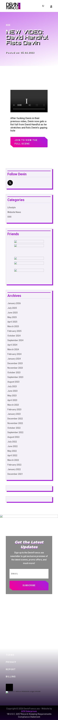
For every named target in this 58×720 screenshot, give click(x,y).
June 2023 (12, 391)
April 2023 (12, 400)
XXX (8, 25)
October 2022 (14, 428)
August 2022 (13, 437)
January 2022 (14, 469)
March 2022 (13, 460)
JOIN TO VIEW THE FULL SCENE (26, 142)
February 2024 (14, 354)
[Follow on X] (9, 687)
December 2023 (15, 363)
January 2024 (14, 359)
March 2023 (13, 405)
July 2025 (12, 308)
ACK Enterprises (29, 711)
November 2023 (15, 368)
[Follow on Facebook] (22, 687)
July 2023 (12, 386)
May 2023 (12, 395)
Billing (11, 676)
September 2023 (15, 377)
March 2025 (13, 326)
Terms (10, 655)
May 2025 (12, 317)
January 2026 (14, 303)
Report (11, 669)
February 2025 (14, 331)
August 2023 (13, 382)
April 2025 (12, 322)
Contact (12, 640)
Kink (9, 619)
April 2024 (12, 345)
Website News (14, 212)
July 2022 (12, 441)
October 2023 (14, 372)
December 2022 (15, 418)
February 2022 (14, 465)
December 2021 (15, 474)
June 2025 (12, 312)
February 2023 (14, 409)
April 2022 (12, 455)
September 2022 (15, 432)
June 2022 (12, 446)
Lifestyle (11, 207)
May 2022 (12, 451)
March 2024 (13, 349)
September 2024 (15, 340)
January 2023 (14, 414)
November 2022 (15, 423)
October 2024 (14, 335)
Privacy (11, 662)
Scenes (10, 611)
